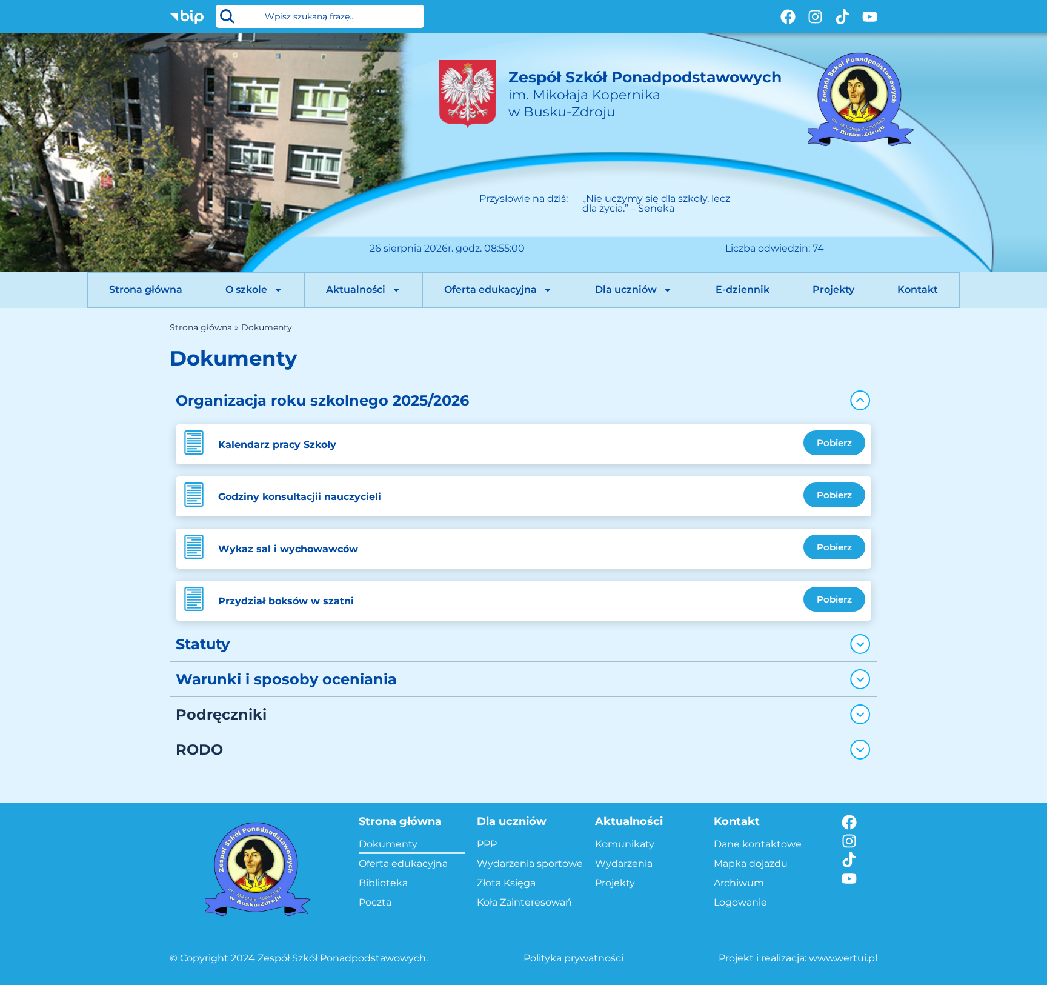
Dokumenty (388, 844)
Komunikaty (624, 844)
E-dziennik (742, 289)
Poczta (375, 902)
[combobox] (320, 16)
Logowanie (740, 902)
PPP (487, 844)
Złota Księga (506, 883)
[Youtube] (869, 16)
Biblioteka (383, 883)
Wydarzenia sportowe (530, 863)
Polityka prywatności (573, 958)
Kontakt (917, 289)
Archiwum (739, 883)
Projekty (833, 289)
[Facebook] (788, 16)
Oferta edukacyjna (490, 289)
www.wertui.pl (843, 958)
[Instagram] (815, 16)
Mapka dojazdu (751, 863)
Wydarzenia (624, 863)
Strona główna (145, 289)
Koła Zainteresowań (524, 902)
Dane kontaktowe (758, 844)
